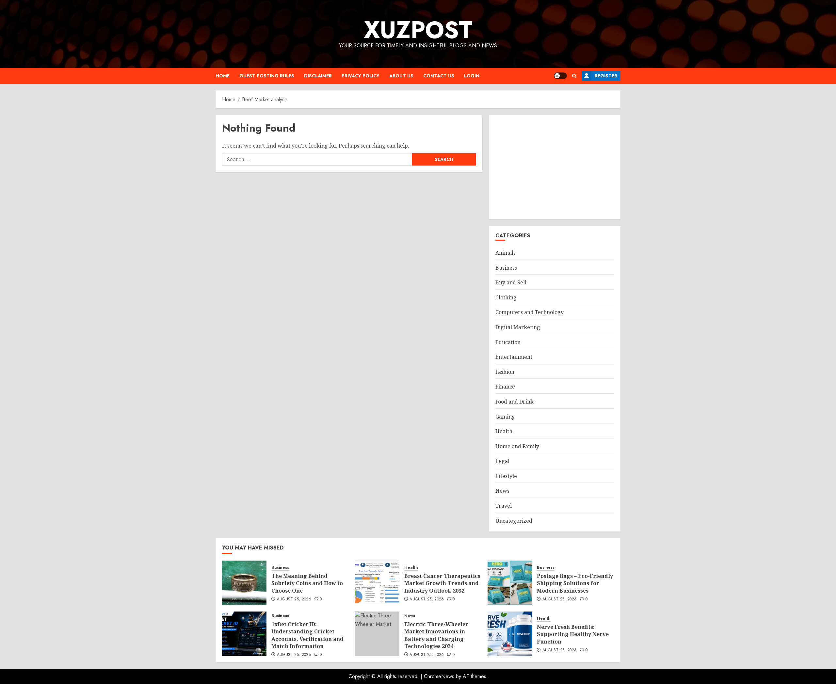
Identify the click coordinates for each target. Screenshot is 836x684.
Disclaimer (318, 75)
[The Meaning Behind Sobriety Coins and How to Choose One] (244, 583)
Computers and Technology (529, 312)
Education (508, 342)
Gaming (505, 416)
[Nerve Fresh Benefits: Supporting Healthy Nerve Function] (510, 634)
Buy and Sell (510, 282)
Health (503, 431)
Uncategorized (513, 520)
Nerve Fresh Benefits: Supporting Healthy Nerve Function (573, 634)
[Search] (574, 76)
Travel (503, 505)
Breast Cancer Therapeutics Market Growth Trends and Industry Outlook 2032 (442, 583)
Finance (505, 386)
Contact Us (438, 75)
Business (506, 267)
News (502, 490)
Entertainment (513, 356)
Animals (505, 252)
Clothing (506, 297)
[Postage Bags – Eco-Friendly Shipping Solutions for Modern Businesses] (510, 583)
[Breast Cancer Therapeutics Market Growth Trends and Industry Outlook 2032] (377, 583)
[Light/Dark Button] (560, 75)
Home (223, 75)
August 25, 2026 (294, 599)
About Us (401, 75)
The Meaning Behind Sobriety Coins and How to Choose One (307, 583)
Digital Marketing (517, 327)
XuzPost (418, 30)
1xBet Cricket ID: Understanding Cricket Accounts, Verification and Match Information (307, 635)
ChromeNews (439, 676)
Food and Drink (514, 401)
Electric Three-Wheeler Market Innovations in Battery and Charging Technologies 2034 (436, 635)
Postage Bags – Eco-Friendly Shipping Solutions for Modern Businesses (575, 583)
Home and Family (517, 446)
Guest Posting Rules (266, 75)
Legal (502, 461)
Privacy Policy (360, 75)
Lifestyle (506, 476)
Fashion (504, 371)
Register (606, 75)
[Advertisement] (554, 167)
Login (471, 75)
